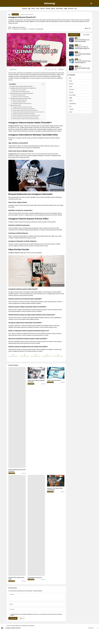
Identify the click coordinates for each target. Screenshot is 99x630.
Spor (70, 106)
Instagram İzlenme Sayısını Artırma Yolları (20, 98)
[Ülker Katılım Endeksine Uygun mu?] (80, 68)
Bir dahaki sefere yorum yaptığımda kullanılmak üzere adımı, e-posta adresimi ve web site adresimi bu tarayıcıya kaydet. (36, 615)
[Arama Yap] (91, 3)
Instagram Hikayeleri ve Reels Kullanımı (22, 103)
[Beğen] (46, 69)
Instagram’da (12, 154)
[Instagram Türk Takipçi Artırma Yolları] (17, 528)
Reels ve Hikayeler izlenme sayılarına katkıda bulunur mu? (26, 115)
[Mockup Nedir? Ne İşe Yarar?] (36, 528)
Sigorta (71, 100)
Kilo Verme (71, 89)
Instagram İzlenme (13, 252)
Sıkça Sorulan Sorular (15, 105)
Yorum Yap (91, 627)
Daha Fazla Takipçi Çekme (19, 95)
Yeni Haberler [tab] (86, 34)
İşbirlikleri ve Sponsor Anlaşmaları (21, 96)
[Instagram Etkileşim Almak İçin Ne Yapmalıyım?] (17, 420)
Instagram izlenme (13, 125)
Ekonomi (71, 83)
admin (13, 27)
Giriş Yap (22, 618)
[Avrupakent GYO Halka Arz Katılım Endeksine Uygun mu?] (80, 46)
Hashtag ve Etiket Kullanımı (19, 101)
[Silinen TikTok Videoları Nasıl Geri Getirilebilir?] (36, 420)
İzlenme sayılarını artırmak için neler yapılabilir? (24, 108)
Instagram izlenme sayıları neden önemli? (22, 107)
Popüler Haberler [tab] (74, 34)
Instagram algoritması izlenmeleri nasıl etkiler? (24, 113)
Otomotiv (71, 92)
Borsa (70, 80)
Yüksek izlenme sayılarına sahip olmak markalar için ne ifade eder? (28, 111)
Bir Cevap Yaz (13, 588)
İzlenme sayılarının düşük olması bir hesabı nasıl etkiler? (26, 118)
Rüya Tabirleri (72, 95)
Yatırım (70, 112)
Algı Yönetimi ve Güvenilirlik (19, 89)
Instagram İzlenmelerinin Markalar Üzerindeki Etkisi (23, 88)
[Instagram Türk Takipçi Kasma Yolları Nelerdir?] (55, 528)
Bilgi (70, 78)
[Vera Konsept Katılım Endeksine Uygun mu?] (80, 53)
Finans (70, 86)
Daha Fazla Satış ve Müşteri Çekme (21, 91)
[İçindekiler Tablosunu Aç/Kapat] (42, 84)
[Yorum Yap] (49, 69)
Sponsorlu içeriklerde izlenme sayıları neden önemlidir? (26, 116)
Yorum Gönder (12, 618)
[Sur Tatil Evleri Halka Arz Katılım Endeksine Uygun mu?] (80, 61)
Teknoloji (71, 109)
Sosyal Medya (72, 103)
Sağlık (70, 97)
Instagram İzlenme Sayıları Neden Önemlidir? (21, 86)
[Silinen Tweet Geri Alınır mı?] (55, 420)
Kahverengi (49, 3)
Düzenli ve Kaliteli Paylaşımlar (20, 100)
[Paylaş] (96, 628)
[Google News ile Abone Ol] (13, 69)
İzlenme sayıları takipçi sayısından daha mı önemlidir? (25, 110)
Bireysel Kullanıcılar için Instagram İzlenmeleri (21, 93)
